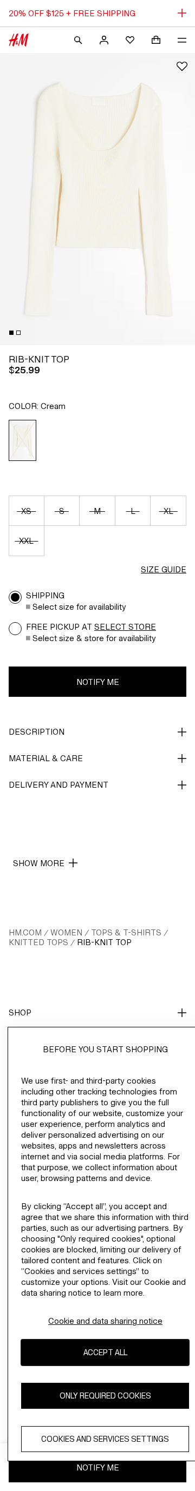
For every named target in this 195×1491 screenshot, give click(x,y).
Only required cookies (105, 1395)
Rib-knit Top (104, 942)
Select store (125, 626)
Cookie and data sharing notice (105, 1320)
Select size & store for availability (94, 638)
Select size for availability (79, 606)
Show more (38, 863)
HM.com (25, 932)
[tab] (11, 332)
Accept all (105, 1352)
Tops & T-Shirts (126, 932)
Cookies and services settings (105, 1438)
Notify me (97, 682)
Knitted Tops (38, 942)
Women (66, 932)
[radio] (22, 440)
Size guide (163, 569)
